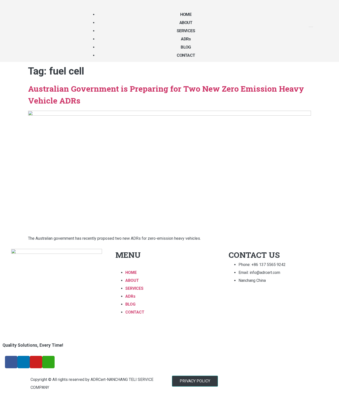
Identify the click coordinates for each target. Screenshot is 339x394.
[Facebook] (11, 362)
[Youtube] (36, 362)
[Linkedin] (23, 362)
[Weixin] (48, 362)
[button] (195, 381)
